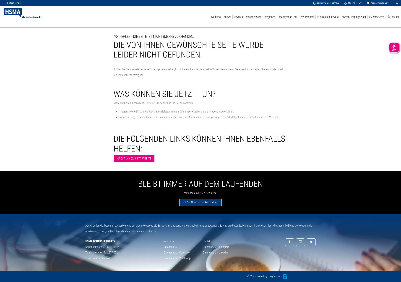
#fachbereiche (253, 17)
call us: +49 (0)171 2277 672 (328, 3)
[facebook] (289, 242)
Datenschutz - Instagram (216, 246)
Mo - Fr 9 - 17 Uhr (355, 3)
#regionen (269, 17)
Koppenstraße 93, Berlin (379, 3)
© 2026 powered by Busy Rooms (263, 276)
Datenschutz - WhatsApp (177, 258)
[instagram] (300, 242)
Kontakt (207, 241)
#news (227, 17)
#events (238, 17)
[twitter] (311, 242)
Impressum (170, 241)
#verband (216, 17)
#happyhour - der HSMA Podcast (296, 17)
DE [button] (397, 3)
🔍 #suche (393, 17)
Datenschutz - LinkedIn (215, 252)
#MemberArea (376, 17)
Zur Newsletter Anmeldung (202, 202)
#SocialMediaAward (328, 17)
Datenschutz (170, 246)
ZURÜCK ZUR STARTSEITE (135, 158)
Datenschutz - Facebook (177, 252)
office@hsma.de (14, 3)
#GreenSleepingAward (354, 17)
